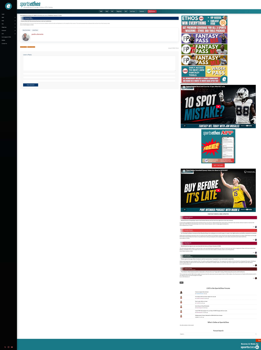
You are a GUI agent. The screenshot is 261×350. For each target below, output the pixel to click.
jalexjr (197, 317)
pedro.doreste (45, 15)
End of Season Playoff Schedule (202, 306)
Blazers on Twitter (186, 238)
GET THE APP (218, 165)
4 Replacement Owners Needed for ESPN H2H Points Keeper (208, 315)
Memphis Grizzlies (31, 46)
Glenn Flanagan (199, 307)
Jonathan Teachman (200, 298)
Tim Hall (197, 303)
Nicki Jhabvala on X (186, 276)
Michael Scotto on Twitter (188, 225)
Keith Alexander (199, 312)
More (181, 282)
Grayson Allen (23, 46)
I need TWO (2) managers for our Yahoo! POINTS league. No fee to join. (211, 310)
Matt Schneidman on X (187, 263)
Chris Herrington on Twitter (28, 24)
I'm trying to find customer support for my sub (205, 296)
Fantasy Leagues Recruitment (202, 291)
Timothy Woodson (199, 293)
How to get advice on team (201, 301)
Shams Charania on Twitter (188, 251)
